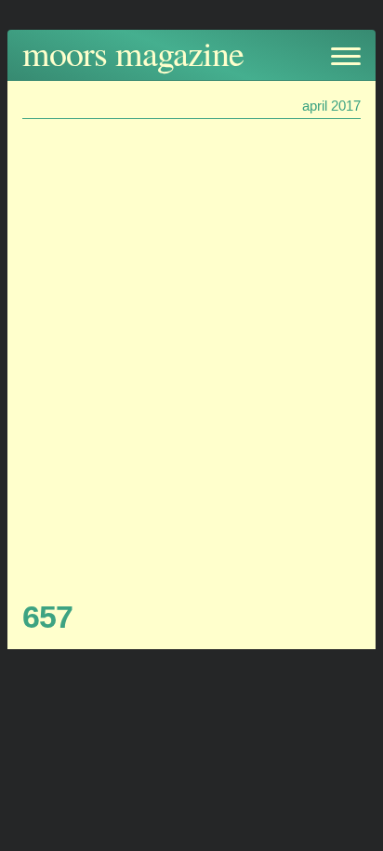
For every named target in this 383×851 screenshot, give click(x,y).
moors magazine (133, 52)
